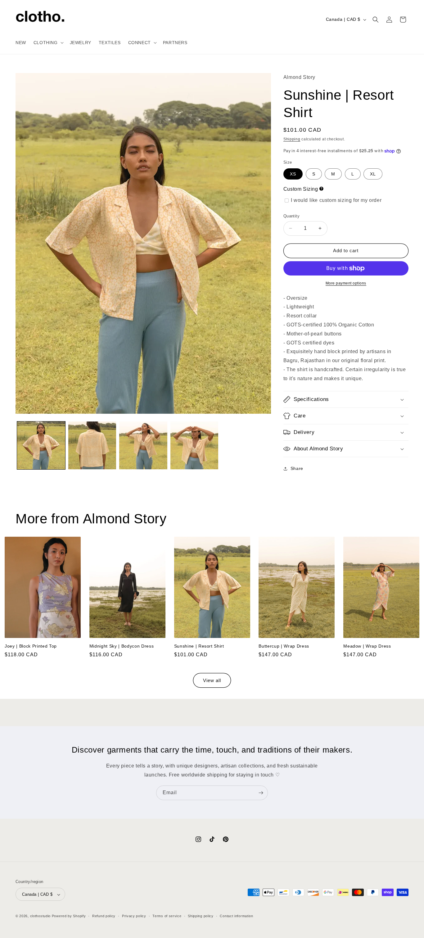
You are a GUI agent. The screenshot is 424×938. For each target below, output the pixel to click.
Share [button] (297, 468)
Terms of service (166, 916)
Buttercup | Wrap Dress (284, 646)
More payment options (346, 283)
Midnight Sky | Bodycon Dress (121, 646)
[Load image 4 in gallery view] (194, 445)
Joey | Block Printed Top (31, 646)
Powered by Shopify (69, 916)
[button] (48, 42)
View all (212, 680)
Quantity (291, 216)
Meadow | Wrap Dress (367, 646)
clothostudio (40, 916)
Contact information (236, 916)
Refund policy (103, 916)
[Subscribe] (261, 792)
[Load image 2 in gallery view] (92, 445)
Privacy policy (134, 916)
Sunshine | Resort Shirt (199, 646)
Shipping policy (201, 916)
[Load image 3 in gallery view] (143, 445)
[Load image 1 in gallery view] (41, 445)
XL (373, 173)
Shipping (291, 139)
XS (293, 173)
